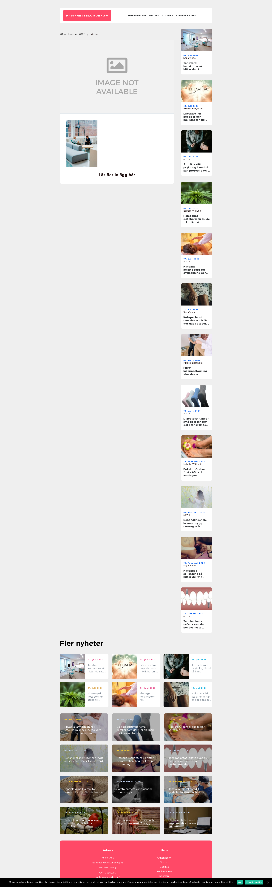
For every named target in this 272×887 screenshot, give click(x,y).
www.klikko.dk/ (111, 877)
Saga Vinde (189, 58)
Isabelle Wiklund (192, 211)
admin (94, 34)
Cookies (167, 15)
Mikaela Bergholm (193, 108)
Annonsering (136, 15)
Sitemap (164, 876)
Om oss (154, 15)
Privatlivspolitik (254, 882)
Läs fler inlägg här (117, 174)
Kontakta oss (186, 15)
